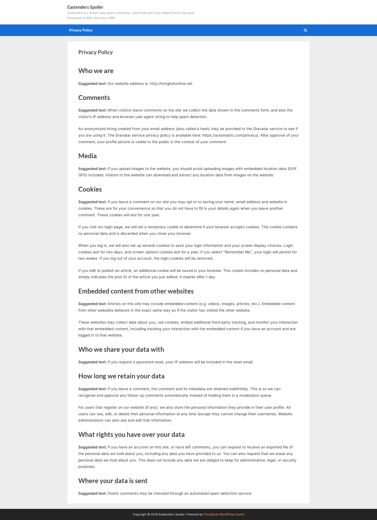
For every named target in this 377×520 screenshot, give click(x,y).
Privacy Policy (81, 30)
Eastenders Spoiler (85, 7)
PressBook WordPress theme (224, 514)
